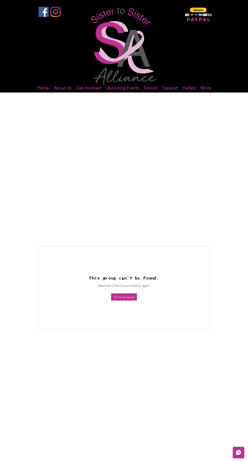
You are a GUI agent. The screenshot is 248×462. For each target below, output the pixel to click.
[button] (198, 12)
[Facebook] (43, 12)
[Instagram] (55, 12)
